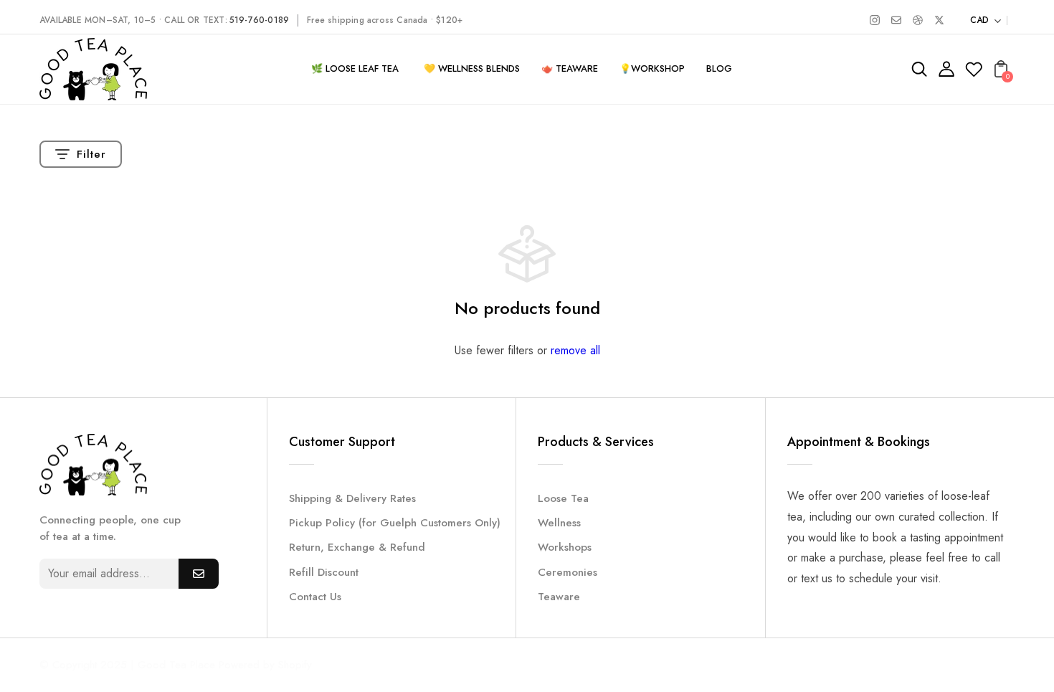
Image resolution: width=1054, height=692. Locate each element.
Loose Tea (563, 498)
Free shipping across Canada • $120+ (384, 20)
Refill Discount (324, 572)
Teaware (559, 597)
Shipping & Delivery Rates (352, 498)
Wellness (559, 523)
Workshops (565, 547)
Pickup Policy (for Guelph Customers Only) (394, 523)
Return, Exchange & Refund (357, 547)
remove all (575, 350)
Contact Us (315, 597)
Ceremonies (567, 572)
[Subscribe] (199, 574)
